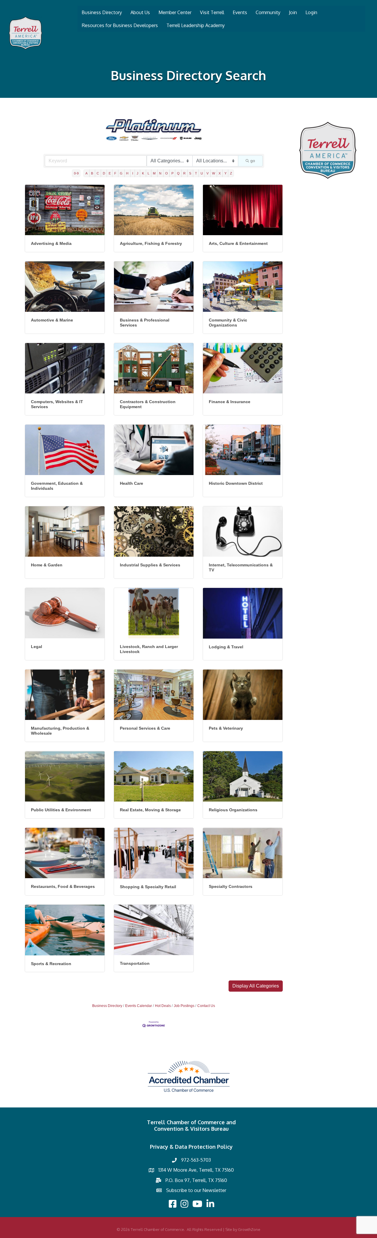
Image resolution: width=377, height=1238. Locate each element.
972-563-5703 (196, 1160)
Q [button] (178, 173)
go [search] (252, 160)
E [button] (110, 173)
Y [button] (225, 173)
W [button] (213, 173)
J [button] (137, 173)
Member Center (174, 12)
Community (268, 12)
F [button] (115, 173)
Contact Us (206, 1006)
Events (240, 12)
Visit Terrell (212, 12)
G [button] (121, 173)
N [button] (160, 173)
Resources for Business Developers (120, 25)
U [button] (202, 173)
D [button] (104, 173)
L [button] (148, 173)
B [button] (92, 173)
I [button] (132, 173)
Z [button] (231, 173)
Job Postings (184, 1006)
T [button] (196, 173)
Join (293, 12)
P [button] (172, 173)
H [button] (127, 173)
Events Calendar (138, 1006)
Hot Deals (163, 1006)
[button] (256, 986)
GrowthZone (249, 1229)
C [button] (98, 173)
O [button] (166, 173)
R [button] (184, 173)
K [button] (143, 173)
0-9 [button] (76, 173)
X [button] (220, 173)
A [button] (86, 173)
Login (311, 12)
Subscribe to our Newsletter (196, 1190)
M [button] (154, 173)
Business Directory (102, 12)
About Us (140, 12)
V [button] (207, 173)
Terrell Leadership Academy (195, 25)
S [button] (190, 173)
